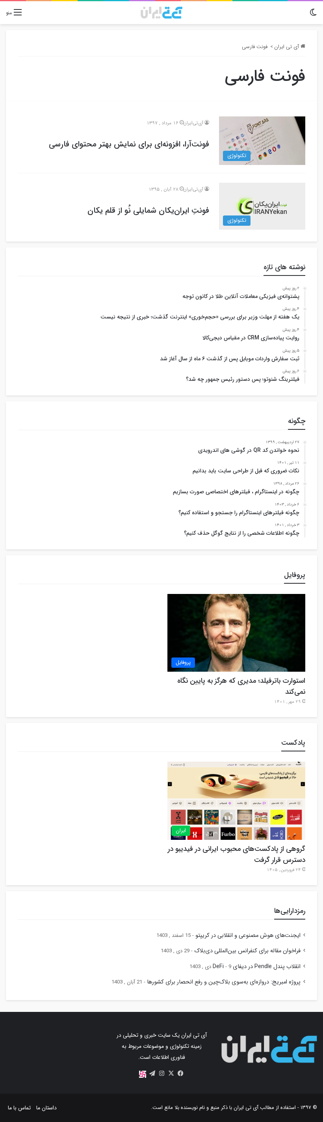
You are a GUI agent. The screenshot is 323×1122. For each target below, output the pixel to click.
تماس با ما (19, 1107)
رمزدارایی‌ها (289, 910)
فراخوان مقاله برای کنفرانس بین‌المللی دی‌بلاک (247, 950)
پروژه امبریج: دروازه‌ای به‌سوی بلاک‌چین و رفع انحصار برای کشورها (224, 982)
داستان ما (46, 1107)
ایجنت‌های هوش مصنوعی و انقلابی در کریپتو (248, 935)
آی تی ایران (287, 47)
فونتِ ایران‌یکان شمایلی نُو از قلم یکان (148, 210)
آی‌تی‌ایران (193, 123)
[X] (171, 1073)
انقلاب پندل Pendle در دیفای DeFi (257, 966)
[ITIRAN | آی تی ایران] (161, 13)
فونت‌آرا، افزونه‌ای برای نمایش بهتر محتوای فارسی (129, 144)
